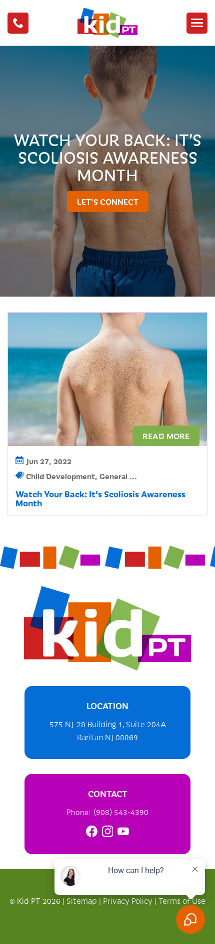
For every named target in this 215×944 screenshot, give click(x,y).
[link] (91, 831)
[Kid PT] (107, 628)
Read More (166, 435)
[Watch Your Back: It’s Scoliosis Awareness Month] (107, 380)
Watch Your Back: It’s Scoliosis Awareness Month (101, 498)
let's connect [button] (107, 201)
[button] (18, 23)
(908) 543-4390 (121, 811)
